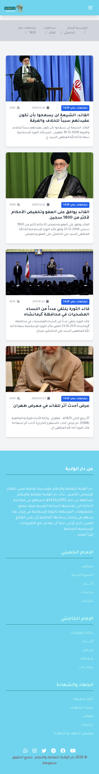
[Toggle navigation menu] (90, 7)
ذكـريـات (87, 601)
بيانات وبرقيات (81, 633)
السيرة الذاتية (82, 575)
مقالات (87, 717)
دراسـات (86, 593)
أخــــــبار (88, 584)
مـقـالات (87, 567)
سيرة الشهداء (81, 708)
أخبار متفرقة (83, 699)
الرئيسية (81, 28)
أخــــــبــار (87, 642)
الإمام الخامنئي (77, 619)
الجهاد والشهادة (74, 685)
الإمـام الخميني (77, 552)
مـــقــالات (86, 659)
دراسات (87, 725)
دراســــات (86, 667)
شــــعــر (88, 650)
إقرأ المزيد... (84, 535)
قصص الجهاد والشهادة (73, 734)
